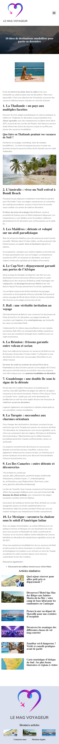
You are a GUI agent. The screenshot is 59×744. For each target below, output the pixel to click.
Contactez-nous (20, 739)
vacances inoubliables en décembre (40, 373)
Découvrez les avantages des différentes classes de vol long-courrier (41, 630)
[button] (54, 13)
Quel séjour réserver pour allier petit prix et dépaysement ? (40, 579)
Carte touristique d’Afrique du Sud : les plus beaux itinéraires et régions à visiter (42, 662)
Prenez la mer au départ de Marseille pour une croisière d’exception (42, 613)
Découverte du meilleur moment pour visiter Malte (29, 566)
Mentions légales (38, 739)
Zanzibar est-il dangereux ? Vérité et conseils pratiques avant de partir (41, 646)
